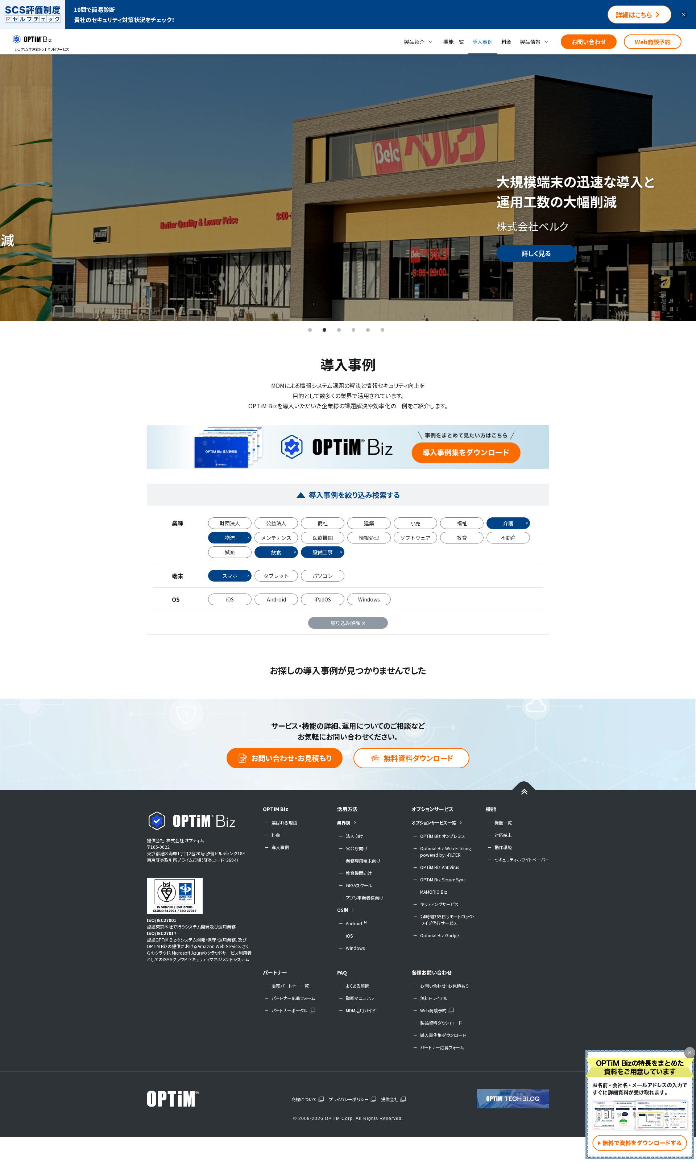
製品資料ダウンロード (441, 1023)
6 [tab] (382, 330)
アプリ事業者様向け (365, 897)
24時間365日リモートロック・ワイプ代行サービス (447, 919)
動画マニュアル (360, 998)
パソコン (322, 575)
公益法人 (276, 523)
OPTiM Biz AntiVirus (439, 867)
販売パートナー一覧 (290, 986)
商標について (303, 1099)
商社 (323, 523)
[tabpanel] (348, 187)
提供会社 (389, 1099)
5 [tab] (368, 330)
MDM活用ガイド (361, 1010)
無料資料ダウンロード (418, 758)
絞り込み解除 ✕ (348, 623)
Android (276, 599)
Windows (369, 599)
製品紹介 (414, 41)
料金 (506, 41)
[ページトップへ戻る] (524, 791)
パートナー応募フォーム (293, 998)
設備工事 (322, 552)
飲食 (276, 552)
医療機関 (322, 537)
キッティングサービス (439, 904)
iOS (230, 599)
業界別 (343, 822)
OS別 (342, 910)
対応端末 (503, 835)
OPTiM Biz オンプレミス (442, 836)
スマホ (229, 575)
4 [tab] (353, 330)
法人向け (354, 836)
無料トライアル (434, 998)
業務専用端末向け (363, 860)
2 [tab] (324, 330)
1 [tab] (310, 330)
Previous (16, 187)
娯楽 (230, 552)
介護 (508, 523)
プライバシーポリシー (349, 1099)
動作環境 (503, 847)
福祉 (462, 523)
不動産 (508, 537)
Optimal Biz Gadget (440, 935)
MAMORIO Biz (433, 892)
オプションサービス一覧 (433, 822)
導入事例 (482, 41)
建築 (369, 523)
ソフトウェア (415, 537)
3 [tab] (339, 330)
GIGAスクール (359, 885)
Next (679, 187)
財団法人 (230, 523)
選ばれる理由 (284, 822)
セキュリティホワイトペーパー (521, 859)
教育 (462, 537)
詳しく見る (484, 253)
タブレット (276, 575)
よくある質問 (357, 986)
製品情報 (530, 41)
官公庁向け (357, 848)
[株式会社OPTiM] (183, 1098)
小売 (415, 523)
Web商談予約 (653, 41)
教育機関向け (359, 873)
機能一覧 (453, 41)
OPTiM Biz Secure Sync (442, 879)
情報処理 (369, 537)
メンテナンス (276, 537)
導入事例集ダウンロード (443, 1035)
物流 (230, 537)
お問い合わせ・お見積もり (291, 758)
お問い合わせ (589, 41)
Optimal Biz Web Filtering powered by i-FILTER (445, 851)
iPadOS (322, 599)
